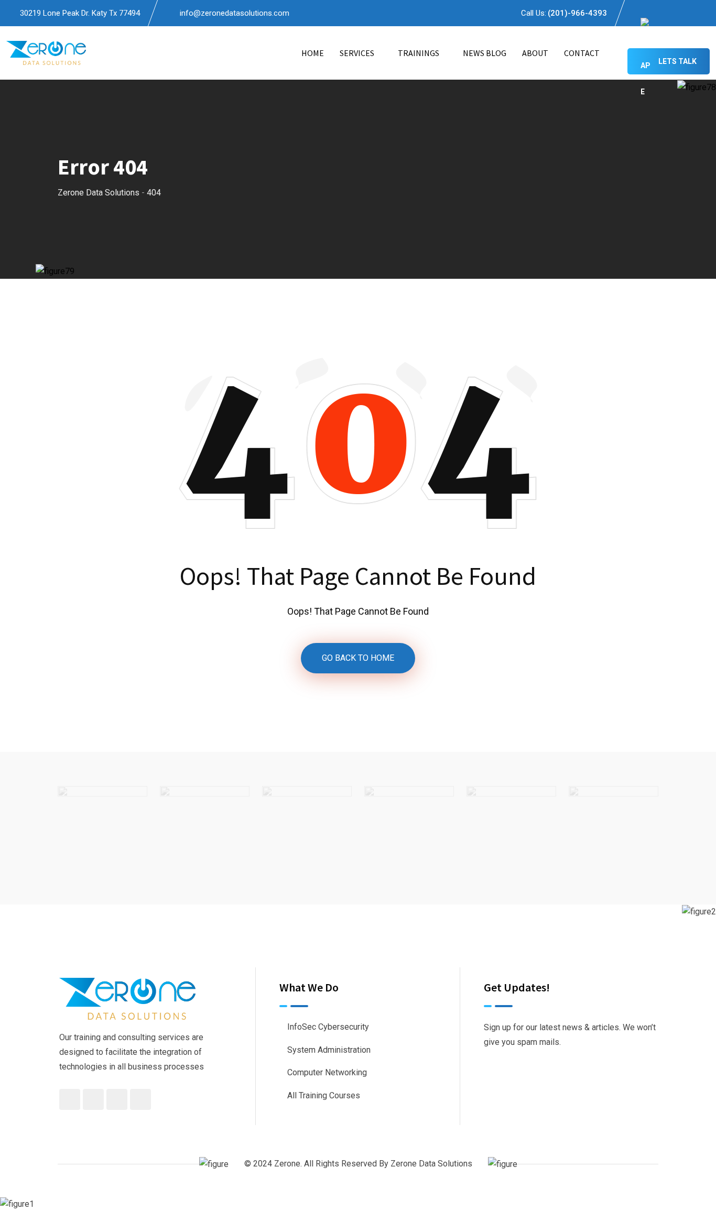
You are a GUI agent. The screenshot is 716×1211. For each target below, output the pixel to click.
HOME (312, 53)
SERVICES (357, 53)
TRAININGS (418, 53)
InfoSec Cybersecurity (328, 1027)
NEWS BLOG (484, 53)
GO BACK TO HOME (358, 658)
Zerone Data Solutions (431, 1164)
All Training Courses (323, 1095)
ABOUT (535, 53)
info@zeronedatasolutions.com (234, 13)
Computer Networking (327, 1072)
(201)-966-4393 (577, 13)
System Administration (329, 1050)
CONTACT (582, 53)
